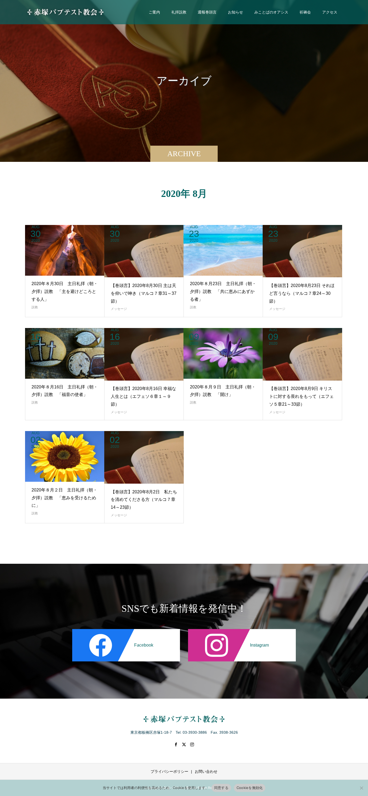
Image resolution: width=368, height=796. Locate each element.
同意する (221, 787)
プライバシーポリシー (169, 771)
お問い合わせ (206, 771)
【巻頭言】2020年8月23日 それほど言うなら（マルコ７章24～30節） (302, 293)
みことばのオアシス (271, 12)
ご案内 (154, 12)
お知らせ (235, 12)
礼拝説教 (178, 12)
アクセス (329, 12)
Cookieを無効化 (250, 787)
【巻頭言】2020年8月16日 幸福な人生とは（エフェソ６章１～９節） (143, 396)
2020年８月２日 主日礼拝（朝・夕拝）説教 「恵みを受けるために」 (64, 498)
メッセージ (119, 309)
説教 (35, 307)
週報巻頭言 (207, 12)
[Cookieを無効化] (361, 788)
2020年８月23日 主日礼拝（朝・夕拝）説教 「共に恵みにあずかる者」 (223, 291)
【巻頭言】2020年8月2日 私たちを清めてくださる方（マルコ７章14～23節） (144, 500)
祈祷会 (305, 12)
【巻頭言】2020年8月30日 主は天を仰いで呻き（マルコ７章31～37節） (143, 293)
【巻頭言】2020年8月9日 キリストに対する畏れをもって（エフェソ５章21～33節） (301, 396)
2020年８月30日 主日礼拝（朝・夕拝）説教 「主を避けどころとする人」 (65, 291)
